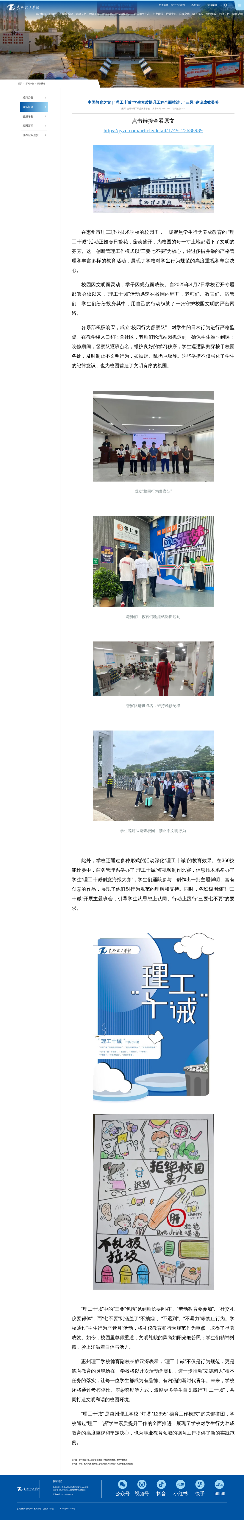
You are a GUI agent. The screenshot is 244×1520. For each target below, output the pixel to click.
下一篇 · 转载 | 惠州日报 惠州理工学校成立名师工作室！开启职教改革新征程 (102, 1464)
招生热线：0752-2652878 (172, 5)
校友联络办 (122, 14)
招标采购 (237, 14)
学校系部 (67, 14)
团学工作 (94, 14)
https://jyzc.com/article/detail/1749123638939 (153, 130)
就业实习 (212, 5)
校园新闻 (28, 125)
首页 (20, 83)
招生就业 (158, 14)
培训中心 (171, 14)
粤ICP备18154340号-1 (68, 1509)
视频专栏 (28, 116)
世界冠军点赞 (31, 135)
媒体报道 (41, 83)
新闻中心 (54, 14)
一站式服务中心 (140, 14)
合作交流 (184, 14)
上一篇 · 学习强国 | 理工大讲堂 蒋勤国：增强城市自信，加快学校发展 (99, 1460)
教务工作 (107, 14)
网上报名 (197, 14)
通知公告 (28, 97)
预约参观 (211, 14)
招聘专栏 (224, 14)
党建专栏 (81, 14)
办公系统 (196, 5)
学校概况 (41, 14)
